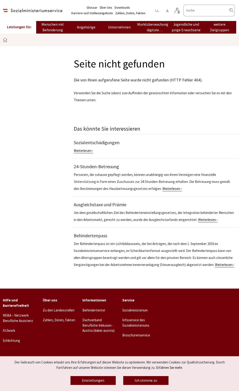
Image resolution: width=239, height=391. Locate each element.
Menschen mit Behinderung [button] (53, 27)
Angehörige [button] (86, 27)
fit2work (9, 330)
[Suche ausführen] (235, 10)
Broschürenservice (136, 335)
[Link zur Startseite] (32, 10)
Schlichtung (11, 341)
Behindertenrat (93, 310)
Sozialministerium (135, 310)
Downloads (122, 8)
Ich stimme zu (146, 380)
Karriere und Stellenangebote (92, 13)
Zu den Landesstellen (58, 310)
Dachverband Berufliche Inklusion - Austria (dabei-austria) (98, 325)
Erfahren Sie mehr (169, 368)
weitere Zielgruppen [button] (219, 27)
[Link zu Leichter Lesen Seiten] (157, 10)
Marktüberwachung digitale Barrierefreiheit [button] (152, 27)
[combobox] (209, 10)
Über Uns (106, 8)
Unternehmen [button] (119, 27)
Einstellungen (93, 380)
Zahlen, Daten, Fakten (130, 13)
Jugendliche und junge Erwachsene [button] (186, 27)
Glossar (92, 8)
